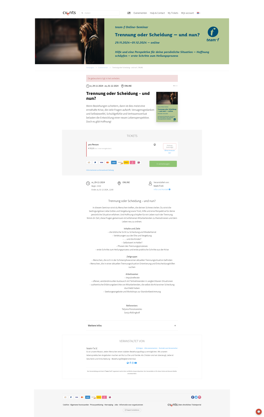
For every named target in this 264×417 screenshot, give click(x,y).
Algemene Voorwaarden (79, 405)
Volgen (140, 348)
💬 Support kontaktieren (132, 410)
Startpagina (90, 67)
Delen (176, 86)
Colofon (66, 405)
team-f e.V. (92, 348)
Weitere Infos (95, 325)
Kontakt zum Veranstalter (168, 348)
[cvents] (70, 12)
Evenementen (103, 67)
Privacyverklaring (96, 405)
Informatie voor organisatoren (131, 405)
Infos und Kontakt (161, 189)
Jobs (116, 405)
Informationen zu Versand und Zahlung (100, 170)
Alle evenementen (150, 348)
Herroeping (108, 405)
